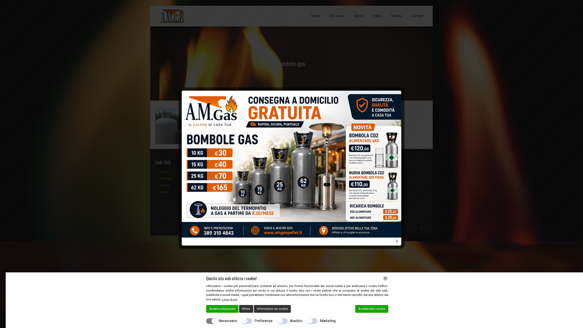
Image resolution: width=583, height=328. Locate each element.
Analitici (296, 321)
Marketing (328, 321)
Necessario (228, 321)
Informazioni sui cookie (272, 308)
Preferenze (263, 321)
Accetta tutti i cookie (371, 308)
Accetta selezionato (222, 308)
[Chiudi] (385, 278)
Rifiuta (246, 308)
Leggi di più (229, 299)
